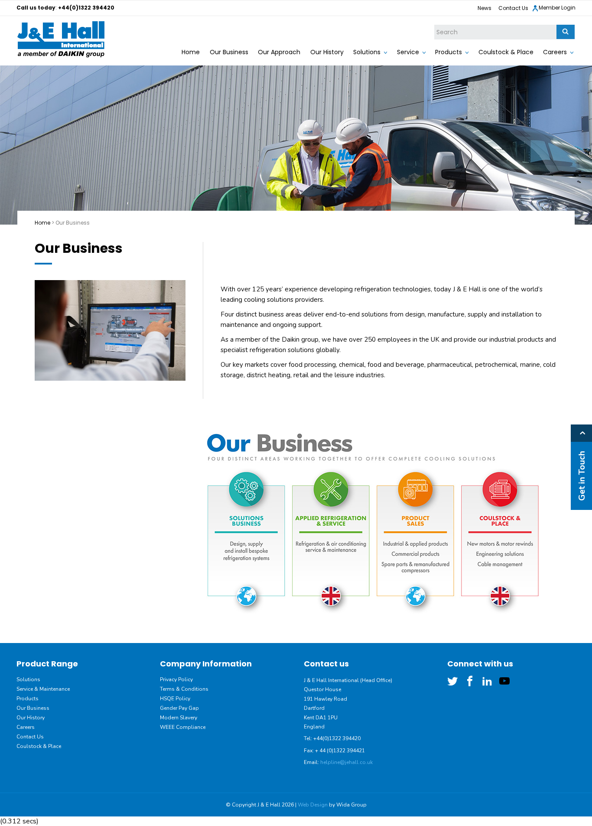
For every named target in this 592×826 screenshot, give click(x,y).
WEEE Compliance (182, 727)
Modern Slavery (178, 717)
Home (191, 52)
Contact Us (513, 8)
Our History (327, 52)
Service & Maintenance (43, 689)
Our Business (229, 52)
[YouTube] (504, 681)
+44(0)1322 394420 (86, 7)
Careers (555, 52)
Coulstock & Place (505, 52)
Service (408, 52)
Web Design (313, 804)
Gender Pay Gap (179, 708)
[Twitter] (452, 681)
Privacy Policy (176, 679)
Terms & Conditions (184, 689)
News (484, 8)
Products (448, 52)
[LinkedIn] (487, 681)
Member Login (557, 7)
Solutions (367, 52)
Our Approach (279, 52)
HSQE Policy (175, 698)
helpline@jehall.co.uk (346, 762)
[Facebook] (470, 681)
